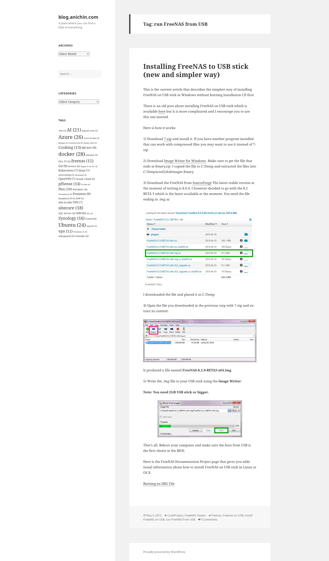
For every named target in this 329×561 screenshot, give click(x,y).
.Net (62, 130)
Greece (74, 166)
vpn (65, 231)
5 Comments (209, 519)
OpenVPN (66, 179)
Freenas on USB (233, 515)
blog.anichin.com (78, 17)
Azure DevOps (91, 138)
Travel (90, 218)
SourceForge (202, 183)
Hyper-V (86, 166)
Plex (65, 189)
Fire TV (64, 161)
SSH (81, 213)
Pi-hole (85, 184)
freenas (82, 161)
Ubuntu (72, 225)
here (162, 111)
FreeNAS (190, 515)
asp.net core (90, 130)
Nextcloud (81, 175)
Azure (70, 137)
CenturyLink (76, 143)
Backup (63, 143)
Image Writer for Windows (185, 161)
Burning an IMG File (159, 483)
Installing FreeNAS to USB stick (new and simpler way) (195, 70)
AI (74, 130)
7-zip (168, 139)
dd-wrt (89, 148)
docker (71, 154)
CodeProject (175, 515)
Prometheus (65, 194)
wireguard (66, 236)
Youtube (82, 236)
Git (62, 166)
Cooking (69, 147)
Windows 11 (80, 232)
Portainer (80, 189)
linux (84, 170)
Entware (92, 155)
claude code (90, 143)
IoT (95, 166)
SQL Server (66, 213)
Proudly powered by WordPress (164, 552)
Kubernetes (68, 170)
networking (66, 174)
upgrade (92, 226)
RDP (80, 198)
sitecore (70, 208)
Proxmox (81, 194)
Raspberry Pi (66, 198)
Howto (201, 515)
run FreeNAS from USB (180, 519)
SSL (90, 213)
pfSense (69, 183)
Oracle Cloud (85, 179)
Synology (71, 218)
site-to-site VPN (70, 202)
